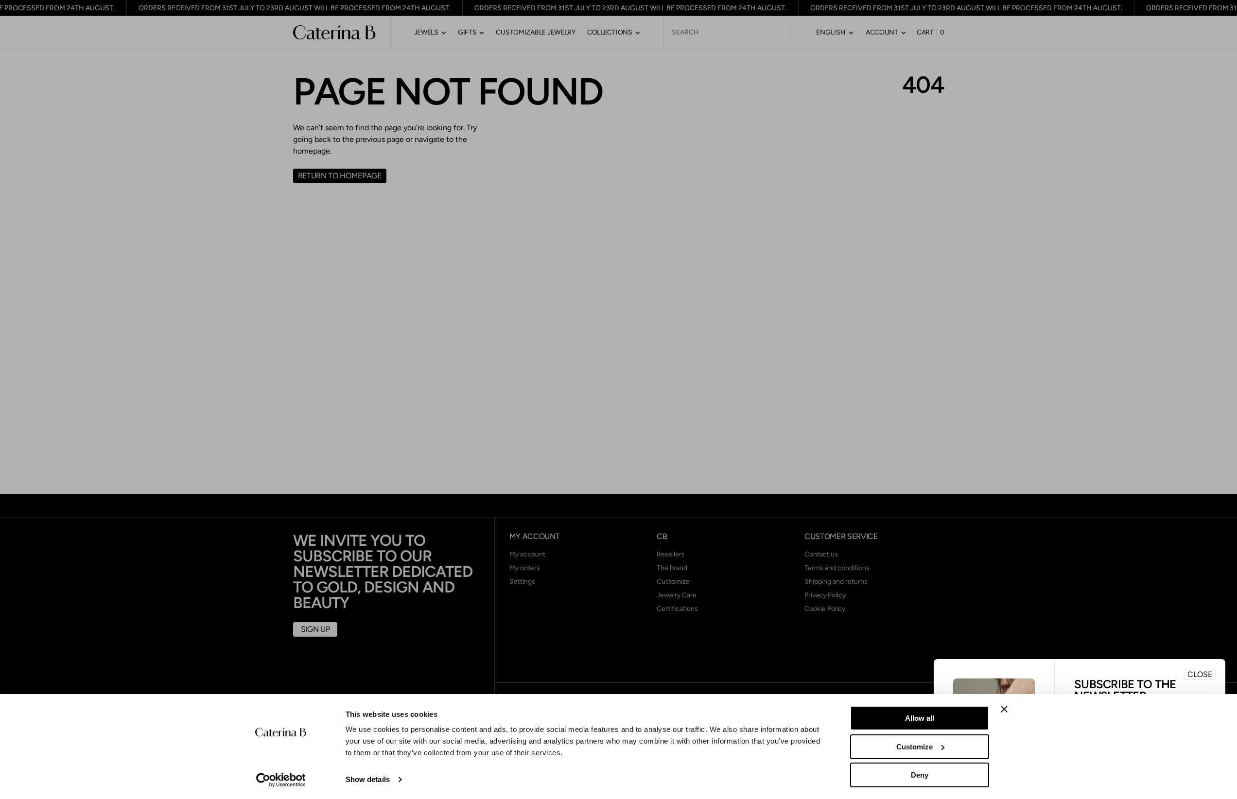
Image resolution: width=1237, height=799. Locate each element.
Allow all (919, 718)
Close (1199, 674)
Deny (919, 775)
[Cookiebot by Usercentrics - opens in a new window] (280, 780)
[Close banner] (1004, 709)
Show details (368, 779)
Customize (914, 747)
